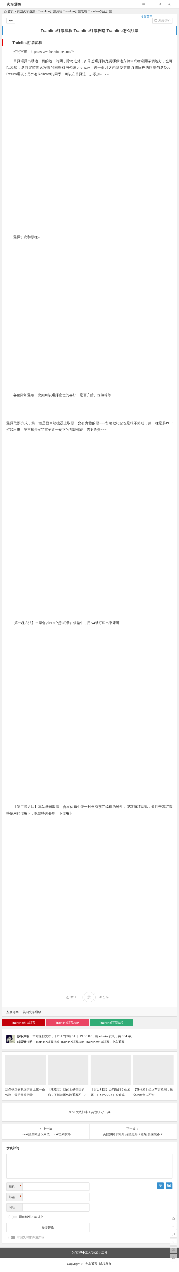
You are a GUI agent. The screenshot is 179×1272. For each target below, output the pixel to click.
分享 (106, 997)
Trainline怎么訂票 (23, 1022)
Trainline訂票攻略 (67, 1022)
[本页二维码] (173, 1257)
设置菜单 (146, 16)
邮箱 (15, 1197)
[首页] (173, 1218)
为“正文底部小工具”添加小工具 (89, 1112)
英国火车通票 (32, 1012)
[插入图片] (169, 1185)
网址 (12, 1207)
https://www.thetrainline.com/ (51, 51)
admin (103, 1036)
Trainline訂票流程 (111, 1022)
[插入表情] (160, 1185)
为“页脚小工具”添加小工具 (89, 1252)
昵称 (15, 1186)
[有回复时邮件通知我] (12, 1237)
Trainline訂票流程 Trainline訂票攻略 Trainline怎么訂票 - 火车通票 (80, 1042)
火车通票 (14, 4)
